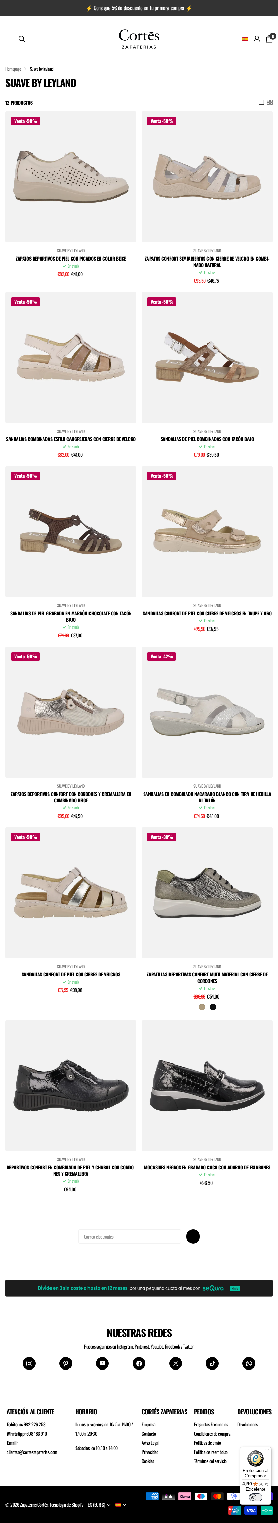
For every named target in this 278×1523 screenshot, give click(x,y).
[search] (22, 39)
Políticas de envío (207, 1442)
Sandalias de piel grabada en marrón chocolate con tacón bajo (71, 616)
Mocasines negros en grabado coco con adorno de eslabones (207, 1167)
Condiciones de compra (212, 1433)
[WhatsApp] (248, 1363)
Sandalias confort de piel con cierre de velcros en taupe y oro (207, 613)
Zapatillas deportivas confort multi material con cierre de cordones (207, 977)
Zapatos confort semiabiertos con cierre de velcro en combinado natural (207, 261)
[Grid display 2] (270, 102)
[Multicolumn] (139, 1287)
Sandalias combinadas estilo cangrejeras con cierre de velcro (71, 439)
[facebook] (139, 1363)
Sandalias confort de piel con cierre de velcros (71, 974)
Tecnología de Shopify (66, 1504)
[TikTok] (212, 1363)
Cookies (148, 1460)
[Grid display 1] (261, 102)
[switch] (255, 1497)
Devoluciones (247, 1424)
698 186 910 (36, 1433)
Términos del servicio (210, 1460)
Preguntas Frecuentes (211, 1424)
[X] (175, 1363)
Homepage (13, 68)
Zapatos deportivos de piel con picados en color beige (71, 258)
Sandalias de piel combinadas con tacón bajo (207, 439)
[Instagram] (29, 1363)
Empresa (149, 1424)
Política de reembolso (211, 1451)
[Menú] (267, 1451)
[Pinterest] (65, 1363)
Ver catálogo (9, 39)
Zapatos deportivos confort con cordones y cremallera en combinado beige (71, 797)
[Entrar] (257, 39)
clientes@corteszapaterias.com (32, 1451)
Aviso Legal (150, 1442)
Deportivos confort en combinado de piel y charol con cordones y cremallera (71, 1170)
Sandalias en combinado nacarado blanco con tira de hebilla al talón (207, 797)
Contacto (149, 1433)
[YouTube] (102, 1363)
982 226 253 (34, 1424)
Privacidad (150, 1451)
